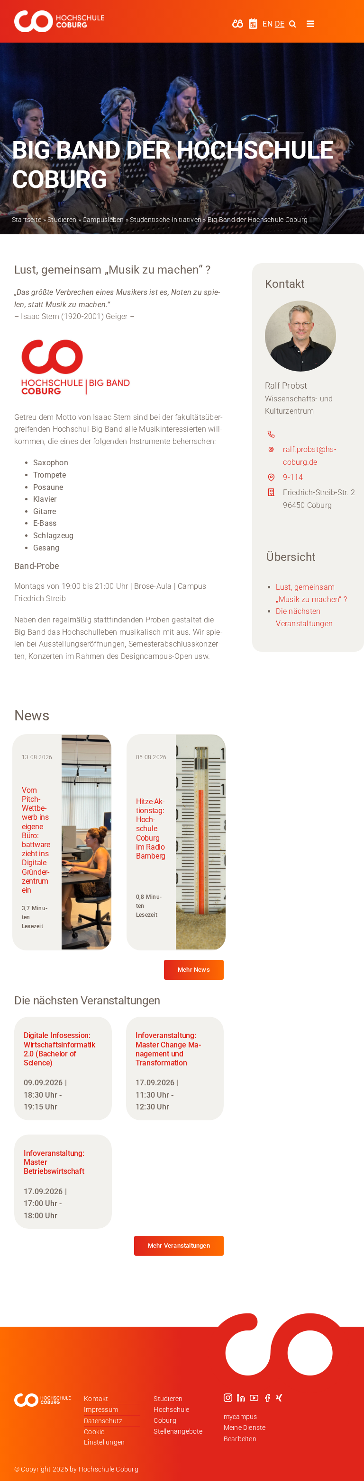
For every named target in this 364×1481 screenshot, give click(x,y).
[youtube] (254, 1397)
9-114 (293, 477)
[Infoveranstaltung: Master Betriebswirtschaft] (63, 1182)
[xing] (279, 1397)
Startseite (26, 219)
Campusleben (103, 219)
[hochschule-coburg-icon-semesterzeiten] (253, 21)
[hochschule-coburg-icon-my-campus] (238, 22)
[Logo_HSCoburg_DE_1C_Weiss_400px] (59, 13)
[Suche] (292, 23)
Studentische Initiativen (165, 219)
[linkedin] (241, 1397)
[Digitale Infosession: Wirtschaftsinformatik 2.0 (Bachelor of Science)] (63, 1068)
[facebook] (267, 1397)
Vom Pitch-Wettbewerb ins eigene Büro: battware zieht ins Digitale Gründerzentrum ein (36, 840)
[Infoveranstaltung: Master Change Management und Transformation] (175, 1068)
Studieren (61, 219)
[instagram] (228, 1397)
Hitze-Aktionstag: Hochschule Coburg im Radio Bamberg (150, 828)
